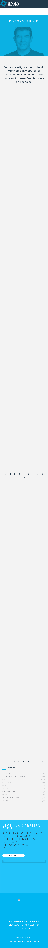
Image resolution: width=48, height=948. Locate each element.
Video (21, 111)
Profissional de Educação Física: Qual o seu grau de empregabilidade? (16, 248)
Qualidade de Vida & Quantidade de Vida (17, 556)
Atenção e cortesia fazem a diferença (22, 686)
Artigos (9, 514)
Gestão (14, 111)
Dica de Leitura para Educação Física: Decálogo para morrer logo (13, 175)
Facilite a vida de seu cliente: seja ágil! (23, 735)
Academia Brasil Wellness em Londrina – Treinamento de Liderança (13, 292)
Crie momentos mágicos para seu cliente (23, 637)
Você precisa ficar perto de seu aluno (22, 510)
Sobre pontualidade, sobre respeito (14, 444)
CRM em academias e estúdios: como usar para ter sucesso (13, 147)
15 (42, 474)
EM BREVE (15, 855)
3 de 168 (9, 400)
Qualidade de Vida (19, 186)
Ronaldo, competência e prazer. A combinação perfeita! (14, 348)
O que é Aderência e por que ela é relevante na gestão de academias (13, 203)
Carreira (15, 255)
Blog (7, 111)
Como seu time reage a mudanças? (14, 125)
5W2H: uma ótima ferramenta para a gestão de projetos (23, 588)
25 (42, 761)
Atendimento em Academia (26, 593)
